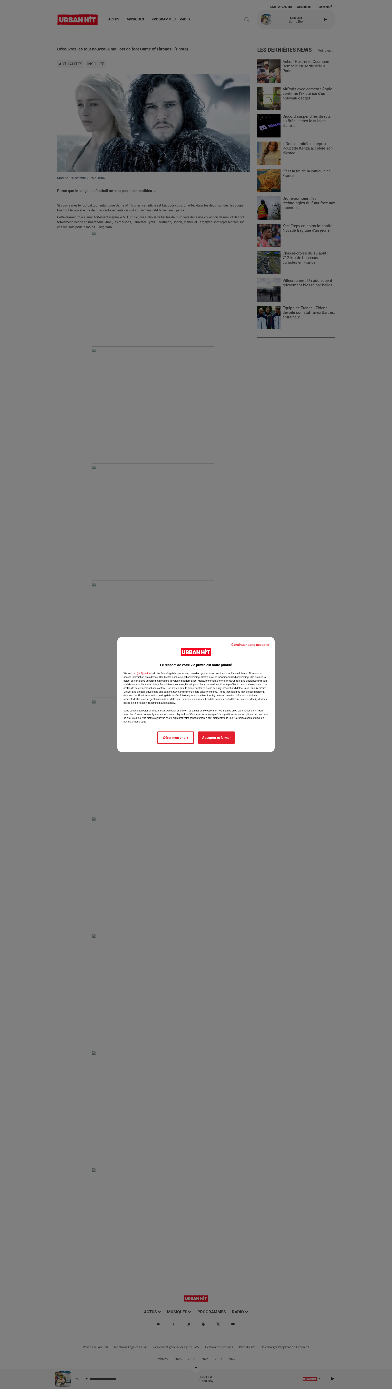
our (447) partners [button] (143, 673)
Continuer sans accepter (250, 644)
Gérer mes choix (175, 737)
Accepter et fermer (216, 737)
